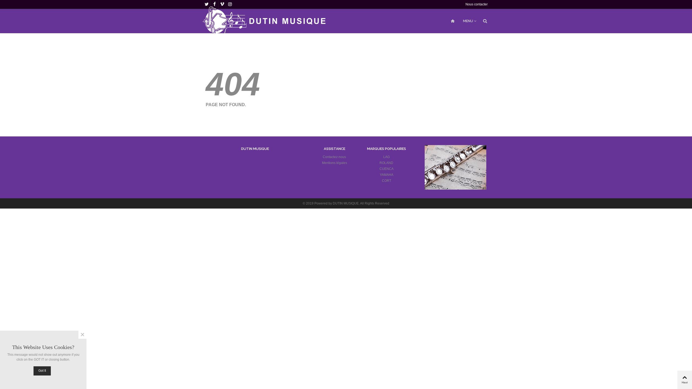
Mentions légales (334, 163)
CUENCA (387, 169)
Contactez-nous (334, 157)
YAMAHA (386, 175)
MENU (468, 21)
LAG (386, 157)
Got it (42, 371)
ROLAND (386, 163)
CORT (386, 181)
